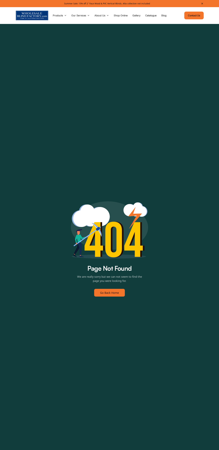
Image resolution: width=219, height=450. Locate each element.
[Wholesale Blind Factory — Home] (32, 15)
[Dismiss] (202, 3)
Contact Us (194, 15)
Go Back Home (109, 292)
